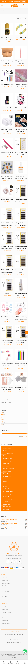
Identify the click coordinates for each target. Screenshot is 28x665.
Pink (2, 424)
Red (2, 412)
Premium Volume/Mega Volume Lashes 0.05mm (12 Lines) (21, 343)
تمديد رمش (14, 657)
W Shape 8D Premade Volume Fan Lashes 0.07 (21, 202)
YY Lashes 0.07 (7, 293)
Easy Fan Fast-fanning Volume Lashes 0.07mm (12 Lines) (7, 343)
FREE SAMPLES (7, 504)
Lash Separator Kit (21, 37)
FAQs (3, 588)
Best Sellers (7, 501)
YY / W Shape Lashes (8, 453)
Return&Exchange (6, 583)
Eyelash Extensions (16, 654)
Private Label (5, 596)
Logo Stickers (6, 455)
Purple (2, 421)
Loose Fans (6, 466)
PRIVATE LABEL (7, 450)
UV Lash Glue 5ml (7, 108)
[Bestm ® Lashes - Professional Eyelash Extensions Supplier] (14, 5)
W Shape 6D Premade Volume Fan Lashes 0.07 (21, 225)
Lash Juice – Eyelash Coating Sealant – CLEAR (21, 87)
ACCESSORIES (7, 471)
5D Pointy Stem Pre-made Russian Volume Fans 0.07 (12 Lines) (21, 155)
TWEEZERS (6, 479)
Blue (2, 419)
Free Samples (5, 620)
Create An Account (9, 488)
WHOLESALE (6, 509)
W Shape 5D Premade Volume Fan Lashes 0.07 (7, 249)
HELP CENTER (6, 486)
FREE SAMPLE (7, 448)
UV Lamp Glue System (7, 84)
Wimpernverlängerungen (20, 655)
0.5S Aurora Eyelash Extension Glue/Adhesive (7, 40)
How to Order (5, 585)
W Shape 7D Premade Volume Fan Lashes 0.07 (7, 225)
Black (2, 417)
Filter (3, 437)
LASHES (5, 484)
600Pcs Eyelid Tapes (7, 199)
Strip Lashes (6, 473)
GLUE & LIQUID (7, 476)
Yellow (2, 414)
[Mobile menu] (2, 5)
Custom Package (7, 461)
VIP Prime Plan (8, 499)
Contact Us (4, 577)
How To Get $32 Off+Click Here (14, 642)
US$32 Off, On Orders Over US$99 (13, 1)
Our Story (7, 496)
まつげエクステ (11, 655)
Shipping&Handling (6, 580)
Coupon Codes (5, 617)
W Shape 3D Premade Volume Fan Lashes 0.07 (7, 272)
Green (2, 422)
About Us (4, 606)
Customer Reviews (9, 491)
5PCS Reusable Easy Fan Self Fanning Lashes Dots (21, 319)
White (2, 416)
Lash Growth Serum (7, 458)
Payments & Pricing (6, 612)
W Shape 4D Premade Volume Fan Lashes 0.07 (21, 249)
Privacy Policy (5, 609)
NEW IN (5, 481)
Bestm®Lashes (8, 654)
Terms (3, 615)
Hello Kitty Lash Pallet (21, 108)
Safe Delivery (8, 494)
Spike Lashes (6, 463)
